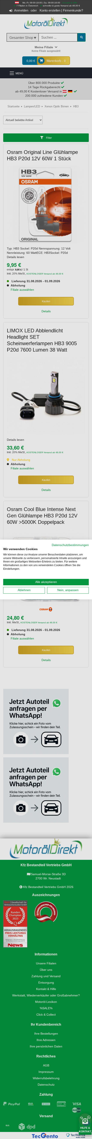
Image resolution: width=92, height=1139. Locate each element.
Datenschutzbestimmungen (70, 545)
